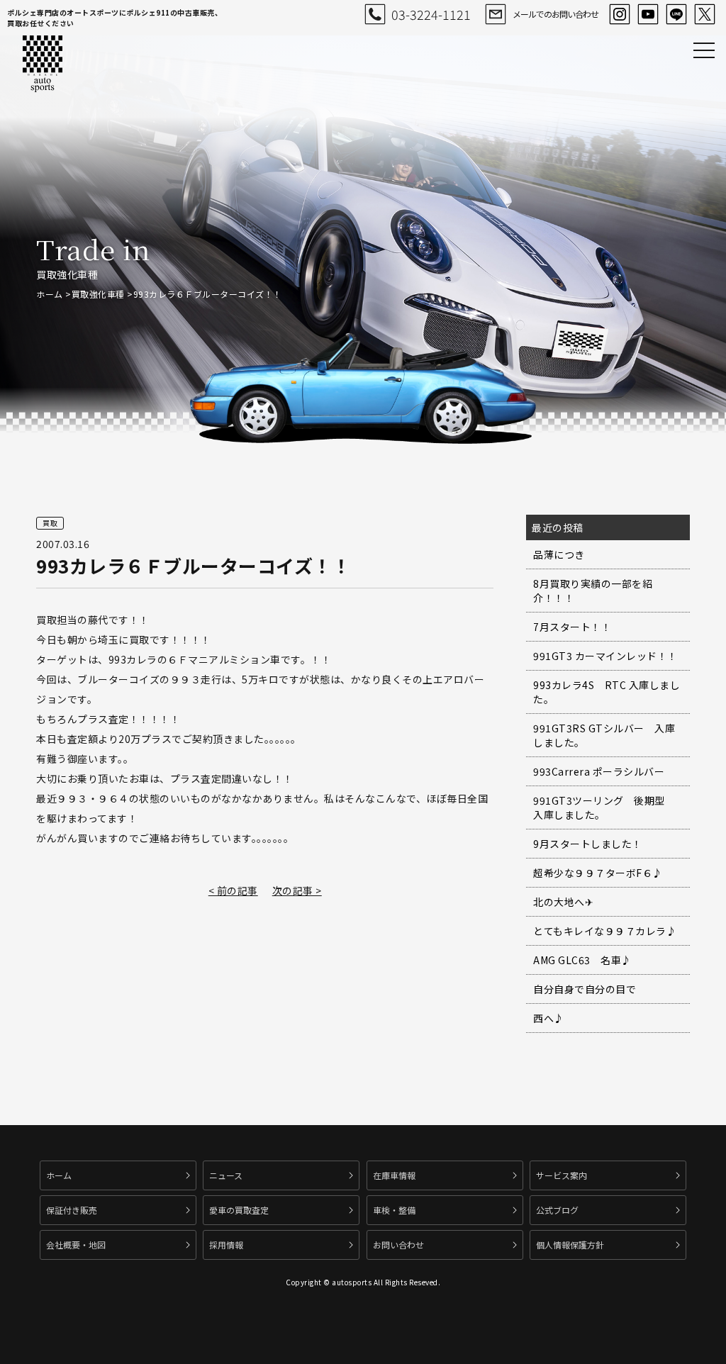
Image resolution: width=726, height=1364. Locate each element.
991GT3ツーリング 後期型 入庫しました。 (604, 807)
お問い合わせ (398, 1245)
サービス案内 (561, 1175)
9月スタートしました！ (587, 844)
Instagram (619, 14)
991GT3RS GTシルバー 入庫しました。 (604, 735)
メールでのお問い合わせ (555, 14)
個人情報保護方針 (570, 1245)
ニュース (225, 1175)
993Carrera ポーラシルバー (598, 771)
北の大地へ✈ (563, 902)
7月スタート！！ (572, 627)
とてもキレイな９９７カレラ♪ (604, 931)
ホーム (49, 294)
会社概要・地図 (76, 1245)
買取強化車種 (98, 294)
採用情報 (226, 1245)
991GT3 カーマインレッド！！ (605, 656)
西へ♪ (548, 1018)
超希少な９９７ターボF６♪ (598, 873)
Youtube (648, 14)
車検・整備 (394, 1210)
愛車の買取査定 (239, 1210)
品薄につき (559, 554)
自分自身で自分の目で (584, 989)
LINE (676, 14)
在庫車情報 (394, 1175)
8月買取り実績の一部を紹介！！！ (592, 590)
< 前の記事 (233, 890)
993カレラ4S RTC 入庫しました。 (606, 692)
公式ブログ (557, 1210)
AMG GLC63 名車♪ (582, 960)
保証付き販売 (71, 1210)
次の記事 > (297, 890)
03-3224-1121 (431, 14)
